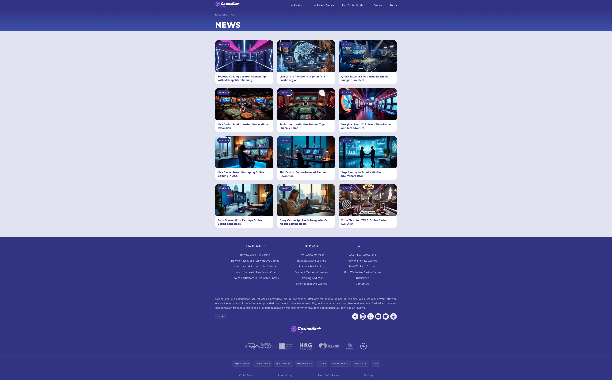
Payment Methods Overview (312, 272)
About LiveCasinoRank (362, 255)
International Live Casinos (311, 283)
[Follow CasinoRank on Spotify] (386, 316)
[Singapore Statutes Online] (286, 346)
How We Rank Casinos (362, 266)
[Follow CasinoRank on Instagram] (363, 316)
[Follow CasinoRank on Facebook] (355, 316)
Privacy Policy (285, 375)
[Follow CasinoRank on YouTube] (378, 316)
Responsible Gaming (311, 266)
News (393, 5)
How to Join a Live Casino (255, 255)
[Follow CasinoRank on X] (370, 316)
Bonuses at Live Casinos (311, 260)
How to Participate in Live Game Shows (255, 278)
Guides (378, 5)
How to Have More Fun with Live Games (255, 260)
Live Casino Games (322, 5)
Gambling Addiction (312, 278)
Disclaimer (362, 278)
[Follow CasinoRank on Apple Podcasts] (393, 316)
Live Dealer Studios (353, 5)
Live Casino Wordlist (311, 255)
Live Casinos (295, 5)
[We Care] (329, 346)
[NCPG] (306, 346)
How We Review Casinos (362, 260)
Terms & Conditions (328, 375)
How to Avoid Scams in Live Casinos (255, 266)
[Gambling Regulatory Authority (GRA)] (259, 346)
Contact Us (362, 283)
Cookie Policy (246, 375)
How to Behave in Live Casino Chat (255, 272)
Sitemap (368, 375)
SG (218, 316)
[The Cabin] (350, 346)
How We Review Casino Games (362, 272)
